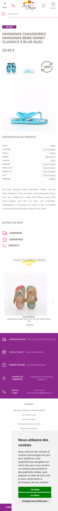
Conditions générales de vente (29, 424)
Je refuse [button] (34, 495)
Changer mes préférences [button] (34, 501)
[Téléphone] (14, 5)
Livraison (15, 233)
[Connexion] (43, 5)
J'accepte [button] (34, 489)
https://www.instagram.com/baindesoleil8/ (29, 410)
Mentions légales (29, 419)
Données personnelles (29, 429)
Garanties (16, 239)
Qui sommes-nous (29, 415)
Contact (13, 245)
